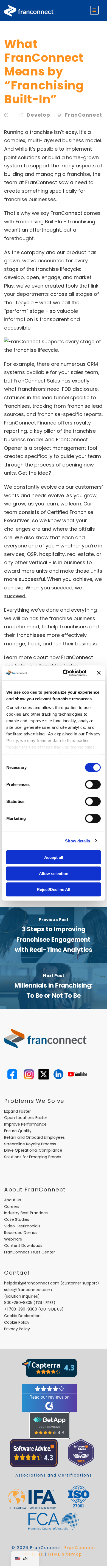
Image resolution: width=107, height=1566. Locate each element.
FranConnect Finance (30, 422)
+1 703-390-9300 (20, 1309)
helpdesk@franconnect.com (31, 1283)
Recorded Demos (20, 1232)
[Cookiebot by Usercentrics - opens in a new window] (65, 672)
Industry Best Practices (26, 1213)
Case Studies (16, 1219)
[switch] (93, 784)
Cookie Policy (16, 1322)
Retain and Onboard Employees (34, 1137)
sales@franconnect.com (28, 1289)
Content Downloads (23, 1245)
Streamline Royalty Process (30, 1144)
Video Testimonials (22, 1226)
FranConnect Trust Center (29, 1252)
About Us (12, 1200)
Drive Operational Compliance (33, 1150)
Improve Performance (25, 1124)
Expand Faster (17, 1111)
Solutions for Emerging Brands (32, 1157)
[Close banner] (99, 673)
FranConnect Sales (37, 380)
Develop (38, 114)
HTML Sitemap (65, 1554)
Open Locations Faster (25, 1117)
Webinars (13, 1239)
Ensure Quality (18, 1131)
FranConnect (83, 114)
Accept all (53, 857)
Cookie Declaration (22, 1315)
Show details (77, 840)
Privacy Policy (17, 1329)
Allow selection (53, 873)
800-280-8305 (18, 1302)
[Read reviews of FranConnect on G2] (49, 1398)
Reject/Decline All (53, 889)
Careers (11, 1206)
